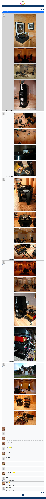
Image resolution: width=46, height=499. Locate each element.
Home (3, 9)
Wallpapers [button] (7, 6)
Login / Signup (40, 6)
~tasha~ (3, 465)
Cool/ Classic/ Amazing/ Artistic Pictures (11, 9)
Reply (42, 9)
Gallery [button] (13, 6)
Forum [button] (17, 6)
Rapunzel (3, 17)
